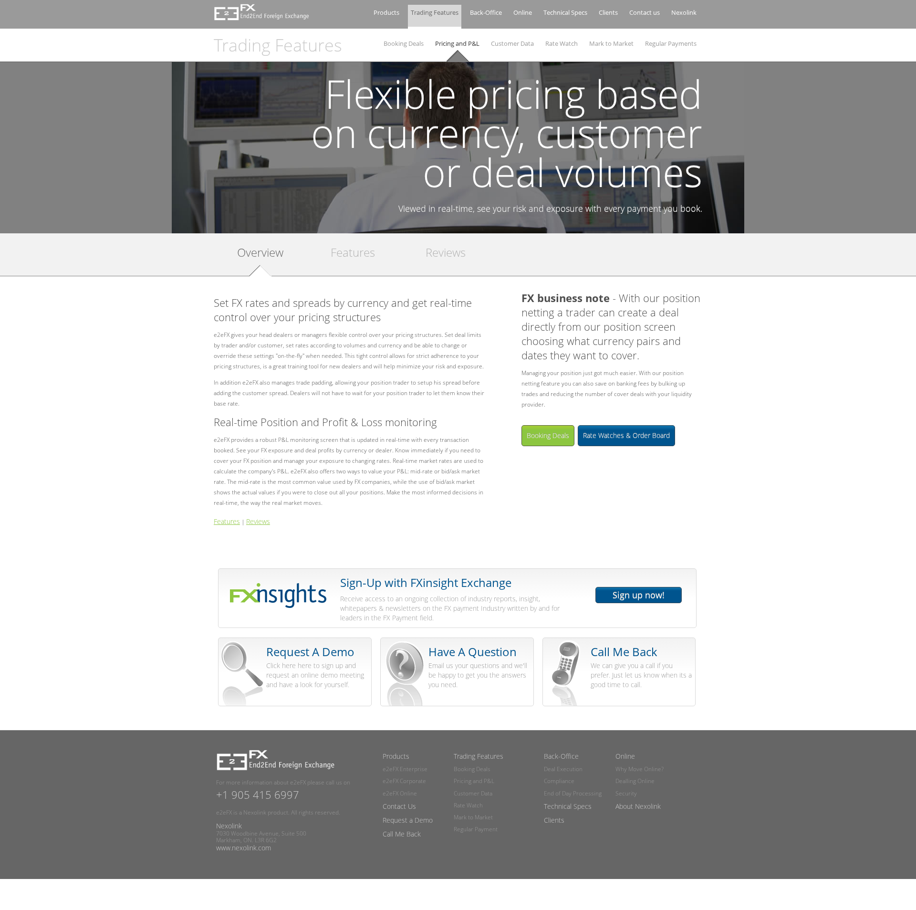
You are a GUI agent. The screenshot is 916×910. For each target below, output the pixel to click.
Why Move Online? (639, 769)
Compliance (559, 781)
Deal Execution (563, 769)
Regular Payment (476, 829)
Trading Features (434, 12)
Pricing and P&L (457, 43)
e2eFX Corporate (404, 781)
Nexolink (684, 12)
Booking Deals (404, 43)
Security (626, 793)
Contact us (644, 12)
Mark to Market (611, 43)
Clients (608, 12)
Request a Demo (408, 820)
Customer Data (512, 43)
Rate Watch (561, 43)
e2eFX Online (400, 793)
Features (353, 252)
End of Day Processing (573, 793)
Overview (260, 252)
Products (386, 12)
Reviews (446, 252)
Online (522, 12)
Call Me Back (402, 833)
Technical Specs (565, 12)
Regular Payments (671, 43)
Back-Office (486, 12)
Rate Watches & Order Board (626, 435)
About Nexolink (638, 806)
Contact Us (399, 806)
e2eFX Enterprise (405, 769)
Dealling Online (635, 781)
